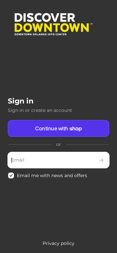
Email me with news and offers (52, 175)
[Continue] (101, 160)
